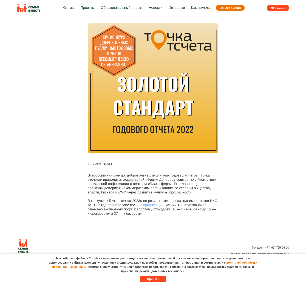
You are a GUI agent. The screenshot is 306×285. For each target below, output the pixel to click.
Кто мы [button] (68, 8)
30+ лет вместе (230, 7)
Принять (153, 279)
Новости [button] (155, 8)
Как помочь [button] (200, 8)
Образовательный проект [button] (122, 8)
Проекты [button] (88, 8)
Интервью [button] (177, 8)
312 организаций (149, 205)
